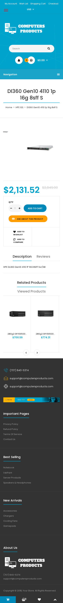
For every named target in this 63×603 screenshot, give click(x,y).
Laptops (7, 472)
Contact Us (9, 439)
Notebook (8, 467)
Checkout (53, 3)
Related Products (31, 282)
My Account (11, 3)
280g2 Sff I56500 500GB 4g (22, 333)
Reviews (43, 256)
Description (22, 256)
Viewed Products (31, 291)
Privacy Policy (10, 424)
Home (9, 107)
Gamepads (9, 526)
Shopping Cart (38, 3)
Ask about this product (30, 219)
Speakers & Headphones (17, 482)
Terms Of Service (12, 434)
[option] (40, 148)
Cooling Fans (10, 521)
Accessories (10, 510)
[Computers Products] (31, 34)
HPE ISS (19, 107)
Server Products (12, 477)
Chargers (8, 515)
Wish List (23, 3)
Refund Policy (10, 429)
